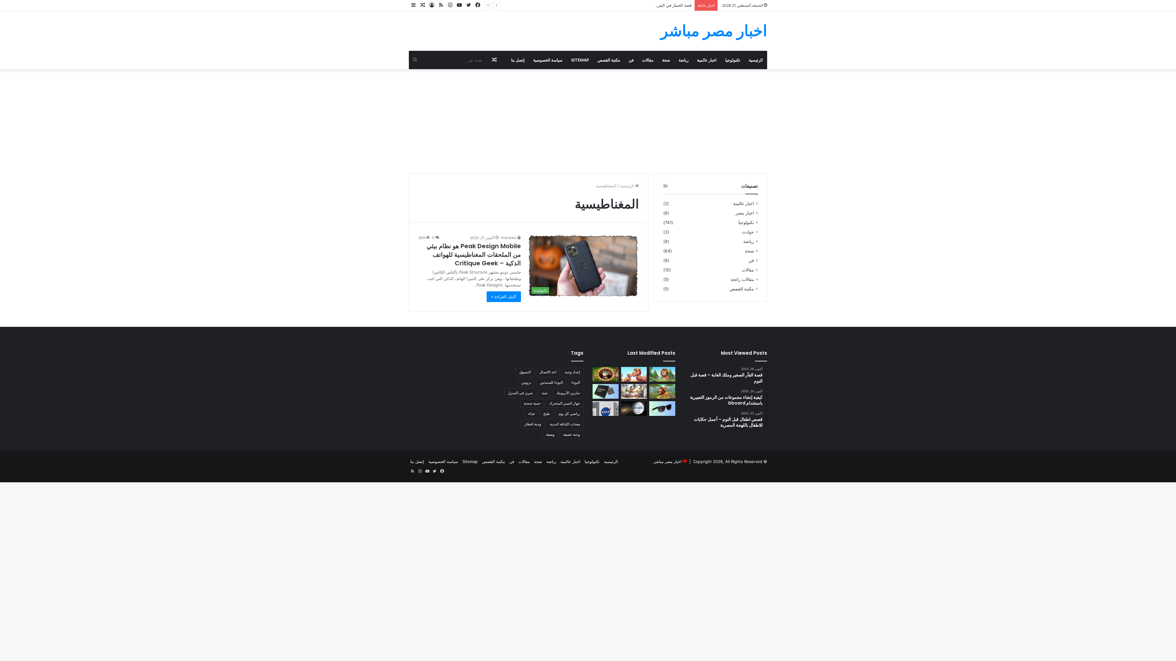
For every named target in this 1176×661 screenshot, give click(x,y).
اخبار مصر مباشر (668, 461)
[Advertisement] (588, 121)
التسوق (525, 372)
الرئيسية (756, 60)
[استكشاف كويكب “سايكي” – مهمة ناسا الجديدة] (606, 408)
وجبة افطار (532, 424)
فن (631, 60)
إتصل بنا (518, 60)
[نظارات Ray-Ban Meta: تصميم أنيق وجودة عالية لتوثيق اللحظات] (662, 408)
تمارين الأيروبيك (568, 392)
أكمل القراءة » (503, 296)
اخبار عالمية (707, 60)
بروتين (526, 382)
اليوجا (575, 382)
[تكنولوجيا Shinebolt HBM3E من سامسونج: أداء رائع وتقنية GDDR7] (606, 391)
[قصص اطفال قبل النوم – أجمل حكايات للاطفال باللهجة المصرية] (634, 391)
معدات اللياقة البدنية (565, 424)
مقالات (648, 60)
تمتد (544, 392)
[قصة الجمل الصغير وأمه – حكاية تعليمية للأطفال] (634, 374)
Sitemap (580, 60)
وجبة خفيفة (571, 434)
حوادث (748, 232)
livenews (508, 237)
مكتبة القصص (608, 60)
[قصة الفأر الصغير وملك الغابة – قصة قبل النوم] (662, 374)
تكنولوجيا (732, 60)
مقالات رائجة (742, 279)
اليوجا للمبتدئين (551, 382)
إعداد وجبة (572, 372)
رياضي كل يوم (569, 413)
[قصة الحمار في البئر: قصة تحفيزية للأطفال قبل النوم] (606, 374)
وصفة (550, 434)
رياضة (683, 60)
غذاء (531, 413)
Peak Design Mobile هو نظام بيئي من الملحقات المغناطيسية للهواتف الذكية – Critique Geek (474, 254)
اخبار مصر (745, 213)
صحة (666, 60)
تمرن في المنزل (520, 392)
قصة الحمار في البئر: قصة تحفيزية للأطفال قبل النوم (647, 5)
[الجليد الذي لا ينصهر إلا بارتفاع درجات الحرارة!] (634, 408)
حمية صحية (532, 403)
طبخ (546, 413)
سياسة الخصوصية (548, 60)
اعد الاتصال (547, 372)
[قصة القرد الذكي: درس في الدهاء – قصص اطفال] (662, 391)
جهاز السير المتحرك (564, 403)
